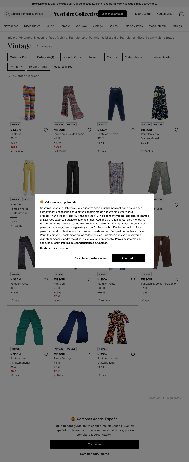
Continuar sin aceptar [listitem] (54, 248)
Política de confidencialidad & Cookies (84, 243)
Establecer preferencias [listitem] (90, 258)
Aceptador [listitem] (129, 258)
